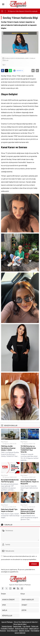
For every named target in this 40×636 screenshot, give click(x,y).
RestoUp (3, 631)
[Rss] (18, 588)
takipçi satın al (33, 628)
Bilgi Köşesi (4, 442)
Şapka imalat (17, 626)
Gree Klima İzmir (12, 631)
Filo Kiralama (35, 631)
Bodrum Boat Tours (21, 628)
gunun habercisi (20, 633)
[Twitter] (6, 588)
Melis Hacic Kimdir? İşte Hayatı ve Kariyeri (9, 510)
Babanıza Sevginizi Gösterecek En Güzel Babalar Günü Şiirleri (28, 511)
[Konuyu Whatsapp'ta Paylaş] (10, 70)
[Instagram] (10, 588)
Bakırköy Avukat (24, 631)
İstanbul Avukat (7, 626)
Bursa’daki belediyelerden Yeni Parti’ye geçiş (10, 481)
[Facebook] (2, 588)
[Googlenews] (21, 588)
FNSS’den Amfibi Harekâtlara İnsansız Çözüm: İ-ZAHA (8, 448)
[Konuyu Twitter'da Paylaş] (6, 70)
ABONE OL (19, 70)
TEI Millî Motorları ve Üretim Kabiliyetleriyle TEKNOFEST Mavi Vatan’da (28, 449)
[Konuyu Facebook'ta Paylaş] (2, 70)
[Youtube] (14, 588)
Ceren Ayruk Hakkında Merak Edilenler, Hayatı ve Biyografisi (30, 481)
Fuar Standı (26, 626)
